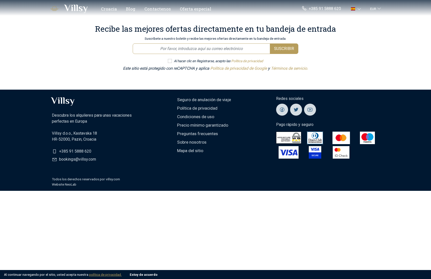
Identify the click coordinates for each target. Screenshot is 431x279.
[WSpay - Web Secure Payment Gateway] (288, 137)
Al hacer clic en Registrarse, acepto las (218, 61)
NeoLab (70, 184)
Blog (130, 9)
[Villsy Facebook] (282, 110)
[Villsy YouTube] (310, 110)
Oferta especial (195, 9)
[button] (356, 9)
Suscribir (284, 48)
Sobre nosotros (192, 142)
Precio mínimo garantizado (202, 125)
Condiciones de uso (195, 116)
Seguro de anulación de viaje (204, 99)
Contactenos (157, 9)
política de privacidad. (105, 275)
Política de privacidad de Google (239, 68)
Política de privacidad (247, 61)
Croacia (109, 9)
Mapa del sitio (190, 150)
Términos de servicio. (289, 68)
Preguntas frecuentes (197, 133)
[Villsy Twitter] (296, 110)
